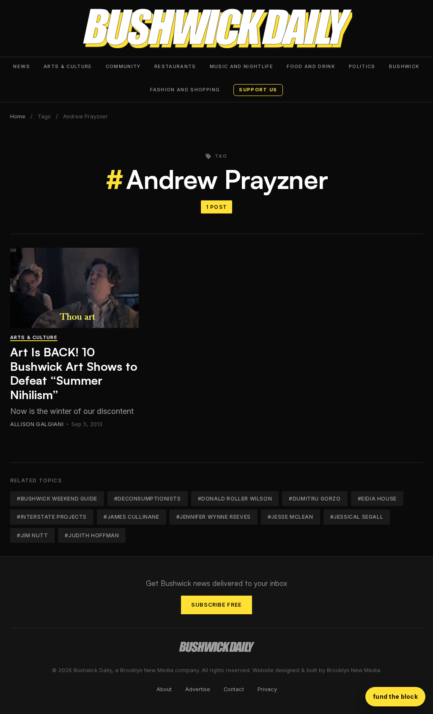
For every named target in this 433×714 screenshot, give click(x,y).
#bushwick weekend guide (57, 498)
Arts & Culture (68, 66)
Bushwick (404, 66)
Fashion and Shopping (185, 90)
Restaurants (175, 66)
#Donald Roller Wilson (235, 498)
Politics (362, 66)
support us (258, 90)
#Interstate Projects (52, 517)
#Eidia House (377, 498)
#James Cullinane (131, 517)
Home (17, 116)
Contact (234, 689)
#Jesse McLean (290, 517)
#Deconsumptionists (147, 498)
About (164, 689)
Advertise (197, 689)
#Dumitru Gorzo (314, 498)
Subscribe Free (216, 605)
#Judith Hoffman (92, 535)
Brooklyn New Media (353, 670)
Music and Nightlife (242, 66)
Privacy (267, 689)
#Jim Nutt (32, 535)
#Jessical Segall (357, 517)
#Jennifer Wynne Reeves (213, 517)
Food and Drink (311, 66)
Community (123, 66)
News (21, 66)
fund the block (395, 696)
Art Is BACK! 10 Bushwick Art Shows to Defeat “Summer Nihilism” (73, 373)
